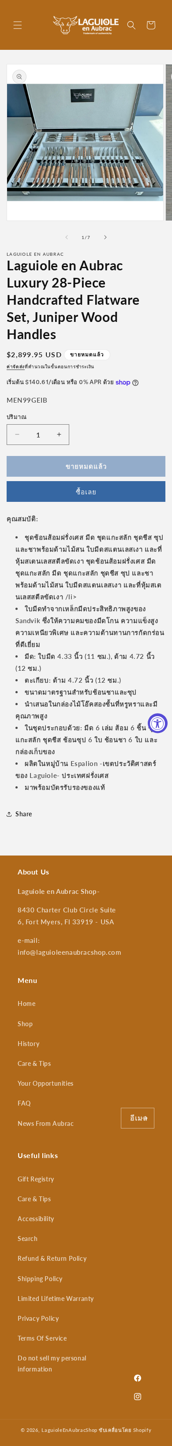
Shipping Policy (40, 1278)
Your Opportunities (46, 1083)
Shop (25, 1024)
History (28, 1043)
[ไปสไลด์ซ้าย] (66, 237)
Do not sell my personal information (52, 1363)
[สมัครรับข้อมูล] (144, 1118)
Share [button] (23, 814)
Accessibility (36, 1218)
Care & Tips (34, 1063)
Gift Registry (36, 1179)
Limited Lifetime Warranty (56, 1298)
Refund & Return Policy (52, 1258)
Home (26, 1003)
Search (28, 1238)
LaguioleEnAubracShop (69, 1430)
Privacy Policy (38, 1318)
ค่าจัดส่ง (16, 366)
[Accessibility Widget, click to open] (158, 723)
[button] (17, 25)
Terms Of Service (42, 1338)
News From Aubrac (46, 1123)
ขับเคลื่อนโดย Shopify (125, 1430)
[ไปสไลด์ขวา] (105, 237)
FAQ (24, 1103)
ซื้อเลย (86, 492)
